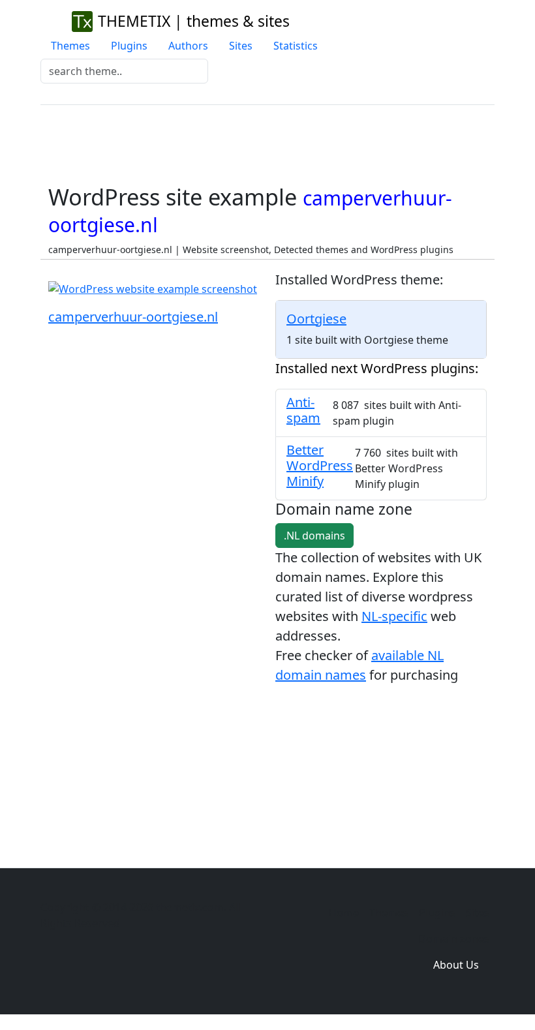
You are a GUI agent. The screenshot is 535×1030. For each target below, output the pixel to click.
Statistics (295, 45)
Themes (70, 45)
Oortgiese (316, 318)
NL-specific (394, 616)
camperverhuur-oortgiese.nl (133, 317)
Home (344, 912)
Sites (240, 45)
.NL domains (314, 535)
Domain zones (453, 939)
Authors (188, 45)
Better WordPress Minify (319, 465)
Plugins (129, 45)
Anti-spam (303, 410)
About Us (456, 965)
